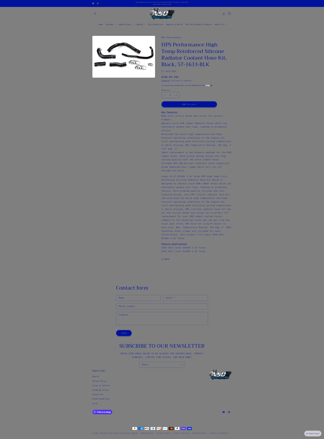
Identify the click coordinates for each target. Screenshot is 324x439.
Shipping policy (199, 433)
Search (95, 377)
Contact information (219, 433)
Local (95, 403)
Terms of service (181, 433)
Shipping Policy (100, 390)
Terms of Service (101, 386)
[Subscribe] (182, 365)
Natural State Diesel (110, 433)
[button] (95, 13)
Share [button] (166, 259)
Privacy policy (163, 433)
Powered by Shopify (129, 433)
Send (123, 333)
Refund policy (147, 433)
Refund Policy (99, 381)
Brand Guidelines (101, 399)
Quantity (165, 90)
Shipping (165, 81)
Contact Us (97, 394)
